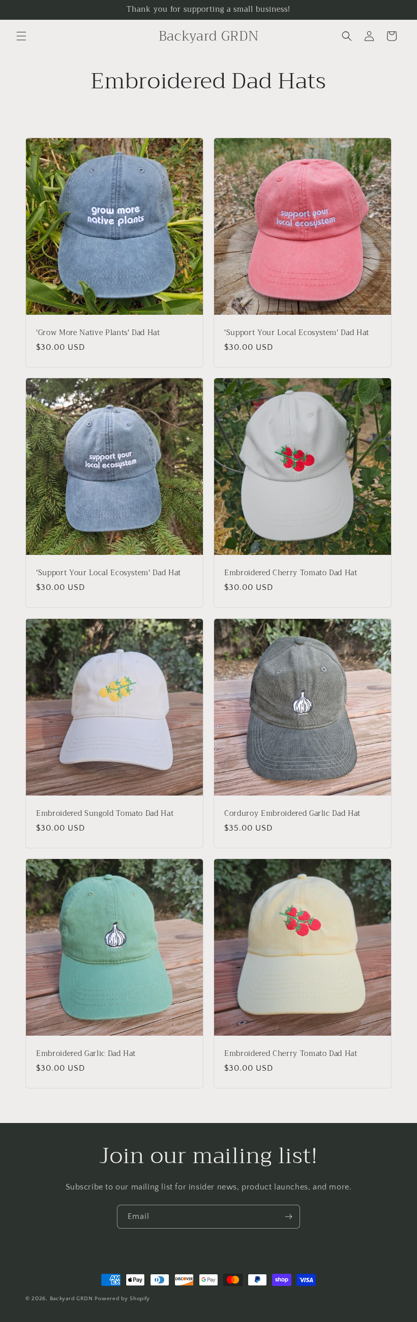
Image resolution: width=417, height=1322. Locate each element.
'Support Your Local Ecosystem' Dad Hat (296, 333)
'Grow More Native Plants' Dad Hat (98, 333)
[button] (21, 36)
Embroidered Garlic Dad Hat (86, 1054)
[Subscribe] (288, 1217)
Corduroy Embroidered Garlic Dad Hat (292, 813)
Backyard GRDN (71, 1299)
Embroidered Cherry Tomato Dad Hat (291, 573)
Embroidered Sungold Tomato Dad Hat (104, 813)
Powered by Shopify (122, 1299)
